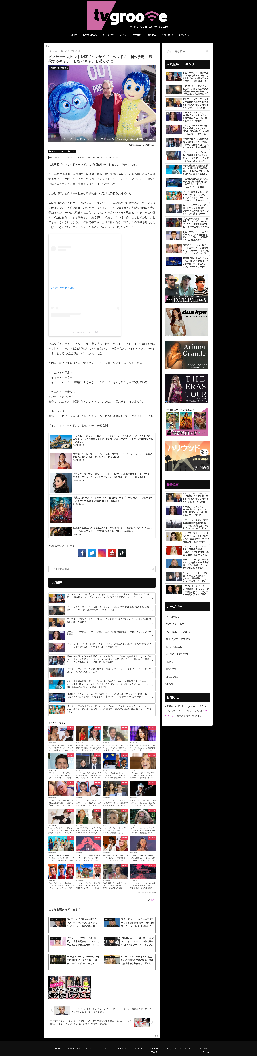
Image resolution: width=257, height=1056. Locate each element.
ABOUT (154, 1052)
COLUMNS (154, 1049)
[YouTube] (112, 553)
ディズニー (103, 157)
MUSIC (106, 1049)
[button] (152, 568)
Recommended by (144, 892)
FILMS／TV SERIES (58, 151)
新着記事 (173, 485)
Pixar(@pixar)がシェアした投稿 (84, 332)
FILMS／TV (90, 1049)
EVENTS (122, 1049)
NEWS (72, 151)
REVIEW (138, 1049)
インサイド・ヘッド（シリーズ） (63, 157)
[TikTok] (122, 553)
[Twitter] (92, 553)
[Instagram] (102, 553)
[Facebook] (82, 553)
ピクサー (115, 157)
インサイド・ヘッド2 (87, 157)
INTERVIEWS (74, 1049)
